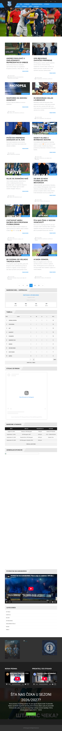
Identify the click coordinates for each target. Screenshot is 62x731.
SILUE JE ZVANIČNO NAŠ (17, 179)
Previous (8, 359)
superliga (49, 78)
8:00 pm (40, 434)
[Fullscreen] (55, 602)
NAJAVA (8, 617)
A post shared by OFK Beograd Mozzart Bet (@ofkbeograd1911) (26, 417)
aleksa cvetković (13, 239)
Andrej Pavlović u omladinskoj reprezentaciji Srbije (17, 60)
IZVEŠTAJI (8, 614)
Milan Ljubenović (40, 118)
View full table (31, 362)
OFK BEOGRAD (25, 54)
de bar (37, 201)
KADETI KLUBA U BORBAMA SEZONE (42, 139)
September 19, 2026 (11, 440)
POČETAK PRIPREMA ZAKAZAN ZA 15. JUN (15, 139)
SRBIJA (7, 629)
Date (11, 428)
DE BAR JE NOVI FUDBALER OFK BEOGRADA (41, 181)
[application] (31, 588)
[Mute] (52, 602)
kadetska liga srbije (44, 158)
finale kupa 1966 (20, 277)
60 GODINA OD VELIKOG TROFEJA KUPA (17, 260)
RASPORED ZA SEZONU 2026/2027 (16, 99)
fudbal (10, 112)
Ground (51, 428)
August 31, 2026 (11, 431)
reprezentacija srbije (13, 78)
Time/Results (39, 428)
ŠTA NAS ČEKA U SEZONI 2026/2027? (44, 221)
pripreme (45, 78)
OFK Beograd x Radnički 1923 (26, 440)
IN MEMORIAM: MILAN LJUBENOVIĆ (43, 99)
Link (46, 1)
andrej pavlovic (13, 77)
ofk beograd (20, 77)
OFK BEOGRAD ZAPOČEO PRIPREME (43, 59)
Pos (7, 316)
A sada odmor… (41, 259)
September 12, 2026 (11, 437)
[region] (31, 21)
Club (18, 316)
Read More (25, 71)
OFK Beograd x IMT (26, 434)
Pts (53, 316)
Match (26, 428)
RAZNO (54, 93)
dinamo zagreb (12, 277)
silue (20, 197)
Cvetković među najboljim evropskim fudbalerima (17, 222)
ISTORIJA (8, 611)
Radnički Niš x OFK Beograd (26, 437)
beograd (38, 277)
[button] (2, 21)
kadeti (37, 158)
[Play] (7, 602)
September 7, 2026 (11, 434)
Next (55, 359)
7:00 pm (40, 431)
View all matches (31, 444)
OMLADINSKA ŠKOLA (11, 623)
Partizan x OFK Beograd (31, 295)
